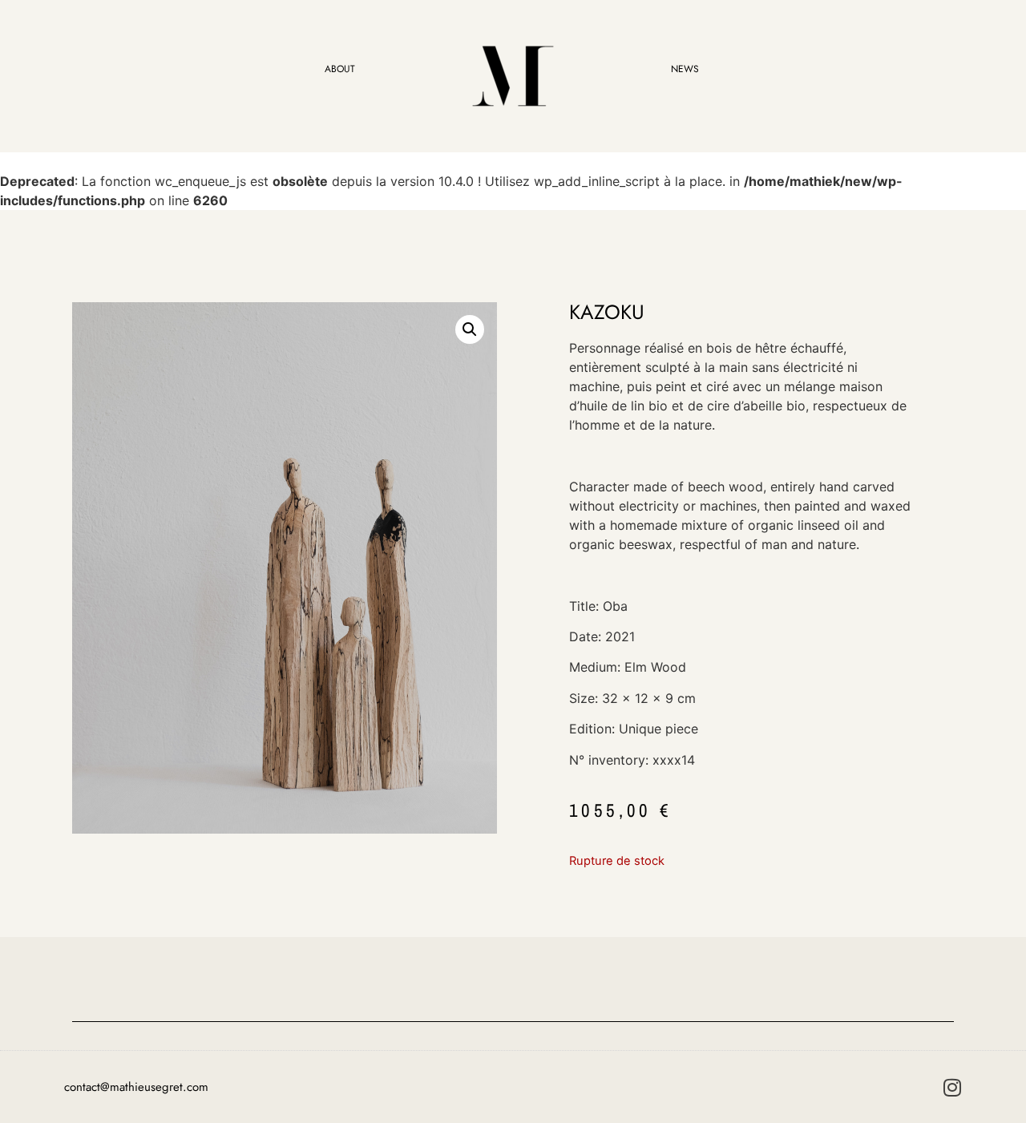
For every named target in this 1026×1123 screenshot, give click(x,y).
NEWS (685, 69)
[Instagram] (952, 1087)
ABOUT (340, 69)
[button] (469, 329)
